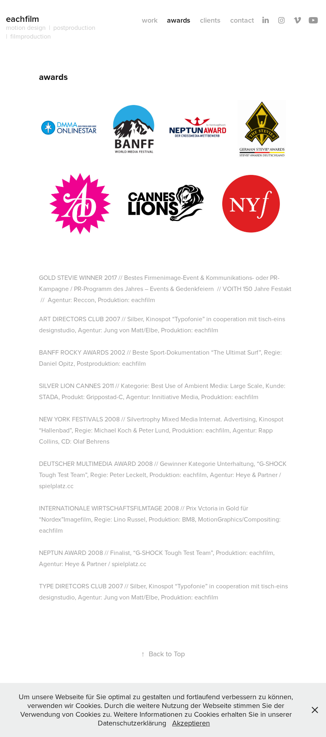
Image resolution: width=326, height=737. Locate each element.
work (149, 20)
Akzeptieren (191, 723)
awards (178, 20)
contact (242, 20)
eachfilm (22, 18)
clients (210, 20)
